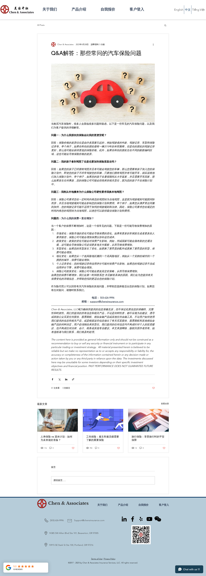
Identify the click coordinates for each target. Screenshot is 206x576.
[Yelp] (140, 519)
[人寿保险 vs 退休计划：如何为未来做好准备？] (57, 420)
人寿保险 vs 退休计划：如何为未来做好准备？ (56, 438)
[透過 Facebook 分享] (52, 379)
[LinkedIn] (124, 519)
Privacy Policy (109, 559)
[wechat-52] (157, 519)
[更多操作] (153, 44)
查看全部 (165, 403)
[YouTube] (149, 519)
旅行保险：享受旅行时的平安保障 (148, 438)
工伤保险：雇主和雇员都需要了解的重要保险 (102, 438)
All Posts (41, 25)
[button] (83, 9)
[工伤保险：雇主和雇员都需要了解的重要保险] (103, 420)
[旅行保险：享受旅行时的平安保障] (148, 420)
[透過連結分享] (73, 379)
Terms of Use (96, 559)
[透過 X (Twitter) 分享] (59, 379)
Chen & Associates (68, 503)
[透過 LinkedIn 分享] (66, 379)
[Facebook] (132, 519)
